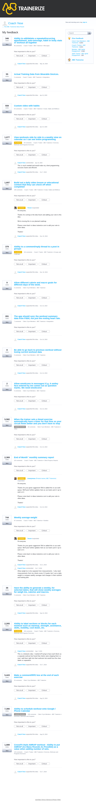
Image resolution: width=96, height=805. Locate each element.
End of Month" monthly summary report (34, 457)
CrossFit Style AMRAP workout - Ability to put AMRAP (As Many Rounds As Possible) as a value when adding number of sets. (37, 747)
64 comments (28, 142)
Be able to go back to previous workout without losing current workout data (37, 351)
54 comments (18, 108)
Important (32, 56)
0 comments (17, 287)
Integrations (46, 77)
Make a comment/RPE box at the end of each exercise (36, 676)
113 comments (28, 252)
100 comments (18, 190)
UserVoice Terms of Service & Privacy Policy (48, 799)
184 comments (28, 631)
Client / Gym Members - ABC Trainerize (34, 287)
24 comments (18, 680)
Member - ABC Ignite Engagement (78, 50)
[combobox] (78, 33)
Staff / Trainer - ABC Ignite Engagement (80, 54)
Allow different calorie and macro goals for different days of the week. (35, 283)
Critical (46, 56)
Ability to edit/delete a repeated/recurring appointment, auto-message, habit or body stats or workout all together (38, 40)
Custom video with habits (27, 106)
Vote (7, 44)
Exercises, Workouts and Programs (24, 716)
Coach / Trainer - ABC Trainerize (33, 45)
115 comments (18, 460)
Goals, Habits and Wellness (51, 108)
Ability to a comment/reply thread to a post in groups (36, 247)
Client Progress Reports (51, 460)
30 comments (31, 427)
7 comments (17, 321)
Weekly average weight (25, 517)
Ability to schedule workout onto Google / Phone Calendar (35, 710)
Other (15, 429)
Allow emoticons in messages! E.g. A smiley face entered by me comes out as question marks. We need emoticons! (36, 385)
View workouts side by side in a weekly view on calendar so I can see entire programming (37, 138)
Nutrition (46, 520)
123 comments (18, 752)
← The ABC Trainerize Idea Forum (13, 27)
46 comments (18, 45)
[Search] (89, 33)
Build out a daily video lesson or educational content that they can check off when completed (36, 184)
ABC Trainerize (78, 60)
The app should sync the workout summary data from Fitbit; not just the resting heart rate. (37, 317)
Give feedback (77, 38)
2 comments (17, 77)
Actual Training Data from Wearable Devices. (36, 74)
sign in (85, 22)
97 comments (18, 520)
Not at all (20, 56)
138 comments (32, 714)
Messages (47, 45)
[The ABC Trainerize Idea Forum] (23, 9)
